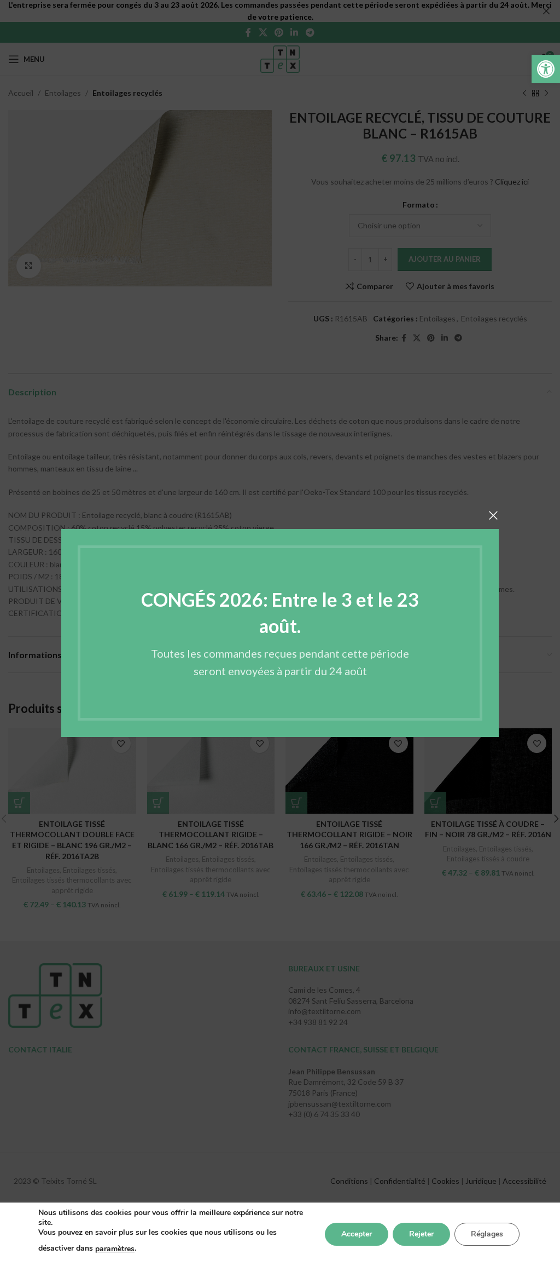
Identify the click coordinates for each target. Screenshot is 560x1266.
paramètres (115, 1249)
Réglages (487, 1234)
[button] (546, 69)
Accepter (356, 1234)
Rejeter (421, 1234)
